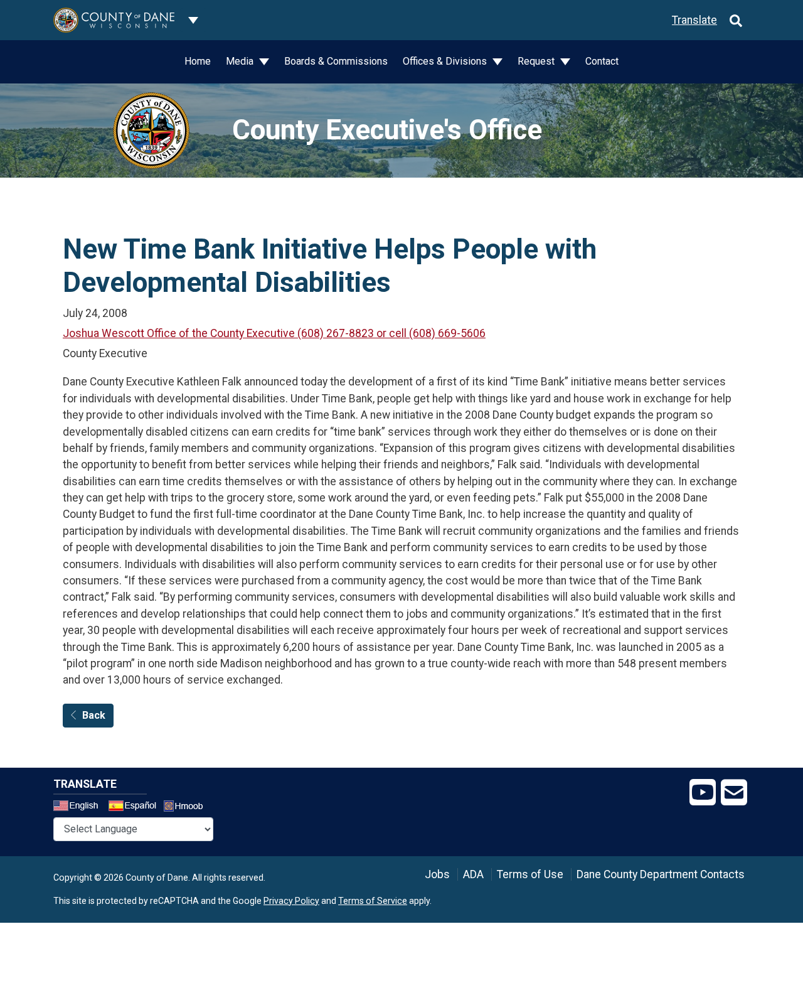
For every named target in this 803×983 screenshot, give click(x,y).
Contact (602, 61)
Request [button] (537, 61)
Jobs (437, 874)
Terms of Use (530, 874)
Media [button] (241, 61)
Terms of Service (372, 901)
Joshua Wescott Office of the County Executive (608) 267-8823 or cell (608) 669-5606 (274, 333)
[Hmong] (187, 807)
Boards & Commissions (336, 61)
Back (93, 715)
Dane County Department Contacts (661, 874)
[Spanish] (135, 807)
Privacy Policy (291, 901)
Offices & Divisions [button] (446, 61)
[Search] (736, 20)
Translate (694, 20)
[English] (79, 807)
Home (197, 61)
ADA (473, 874)
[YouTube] (702, 792)
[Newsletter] (734, 792)
